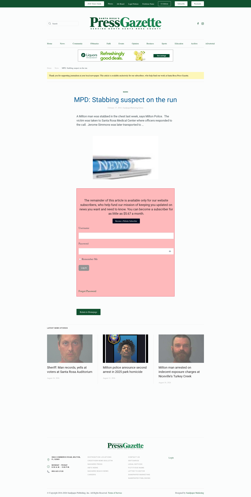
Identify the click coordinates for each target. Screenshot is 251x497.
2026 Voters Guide (94, 3)
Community (77, 43)
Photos (110, 3)
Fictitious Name (148, 4)
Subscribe (181, 3)
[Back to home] (125, 23)
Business (150, 43)
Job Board (120, 4)
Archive (194, 43)
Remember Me (89, 259)
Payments (197, 3)
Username (84, 228)
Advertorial (210, 43)
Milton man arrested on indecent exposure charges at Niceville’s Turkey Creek (179, 372)
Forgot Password (87, 291)
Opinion (135, 43)
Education (179, 43)
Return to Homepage (88, 312)
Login (171, 457)
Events (121, 43)
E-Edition (164, 3)
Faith (109, 43)
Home (49, 43)
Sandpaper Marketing (195, 492)
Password (84, 243)
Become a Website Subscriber (126, 221)
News (62, 43)
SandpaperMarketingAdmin (133, 107)
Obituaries (94, 43)
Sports (164, 43)
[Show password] (170, 251)
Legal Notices (133, 4)
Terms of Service (115, 492)
